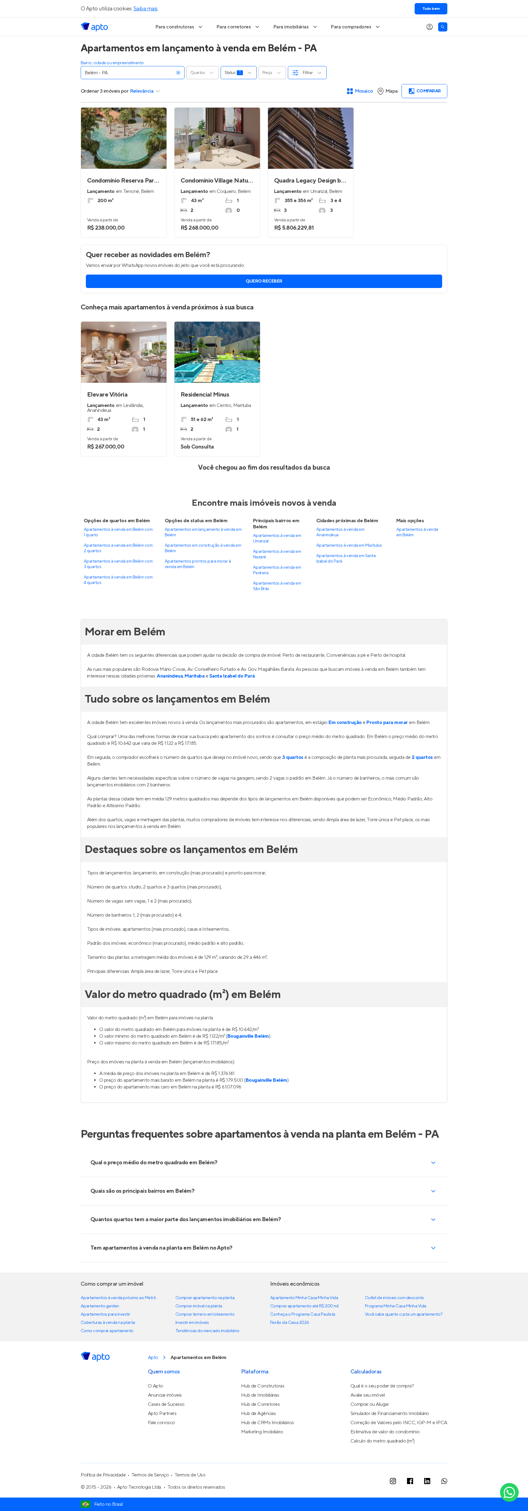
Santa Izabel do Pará (232, 676)
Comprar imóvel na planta (198, 1306)
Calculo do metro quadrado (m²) (382, 1441)
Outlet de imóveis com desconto (394, 1298)
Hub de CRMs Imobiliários (267, 1423)
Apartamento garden (100, 1306)
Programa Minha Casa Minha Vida (395, 1306)
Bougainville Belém (248, 1036)
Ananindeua (170, 676)
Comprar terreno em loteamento (204, 1314)
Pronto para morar (387, 722)
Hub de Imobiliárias (260, 1395)
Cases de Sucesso (166, 1404)
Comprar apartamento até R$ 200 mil (304, 1306)
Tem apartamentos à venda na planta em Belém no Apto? (161, 1247)
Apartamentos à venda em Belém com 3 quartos (118, 564)
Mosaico (364, 91)
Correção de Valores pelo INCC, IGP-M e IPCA (398, 1423)
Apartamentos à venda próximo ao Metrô (118, 1298)
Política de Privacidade (103, 1475)
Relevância (142, 91)
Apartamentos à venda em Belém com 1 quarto (118, 532)
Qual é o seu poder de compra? (382, 1386)
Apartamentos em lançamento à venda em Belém (203, 532)
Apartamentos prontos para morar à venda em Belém (198, 564)
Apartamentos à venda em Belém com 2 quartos (118, 548)
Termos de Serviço (150, 1475)
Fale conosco (161, 1423)
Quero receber (264, 281)
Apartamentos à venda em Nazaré (277, 554)
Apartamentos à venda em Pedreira (277, 570)
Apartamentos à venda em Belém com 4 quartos (118, 580)
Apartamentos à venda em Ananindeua (340, 532)
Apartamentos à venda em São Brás (277, 586)
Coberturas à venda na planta (108, 1322)
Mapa (391, 91)
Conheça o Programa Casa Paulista (302, 1314)
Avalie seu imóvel (367, 1395)
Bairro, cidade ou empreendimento (112, 63)
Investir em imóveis (192, 1322)
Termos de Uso (190, 1475)
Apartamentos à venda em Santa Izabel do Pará (346, 558)
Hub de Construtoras (262, 1386)
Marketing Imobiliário (262, 1432)
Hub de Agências (258, 1413)
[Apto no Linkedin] (427, 1481)
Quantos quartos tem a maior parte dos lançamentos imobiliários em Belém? (185, 1219)
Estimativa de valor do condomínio (385, 1432)
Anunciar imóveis (165, 1395)
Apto (153, 1357)
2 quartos (422, 757)
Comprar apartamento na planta (204, 1298)
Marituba (194, 676)
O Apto (155, 1386)
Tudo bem (431, 8)
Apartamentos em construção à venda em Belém (203, 548)
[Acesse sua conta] (429, 27)
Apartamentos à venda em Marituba (349, 545)
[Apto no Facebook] (410, 1481)
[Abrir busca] (442, 26)
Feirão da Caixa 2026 (289, 1322)
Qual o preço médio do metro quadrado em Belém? (154, 1162)
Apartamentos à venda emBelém (417, 532)
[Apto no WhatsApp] (444, 1481)
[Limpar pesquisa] (178, 72)
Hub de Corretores (260, 1404)
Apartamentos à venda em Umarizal (277, 538)
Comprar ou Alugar (369, 1404)
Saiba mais (146, 8)
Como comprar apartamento (107, 1331)
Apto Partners (162, 1413)
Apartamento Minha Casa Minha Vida (304, 1298)
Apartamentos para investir (105, 1314)
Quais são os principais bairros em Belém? (142, 1191)
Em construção (345, 722)
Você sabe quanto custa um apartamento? (404, 1314)
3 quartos (292, 757)
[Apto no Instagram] (393, 1481)
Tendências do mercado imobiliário (207, 1331)
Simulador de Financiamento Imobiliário (389, 1413)
